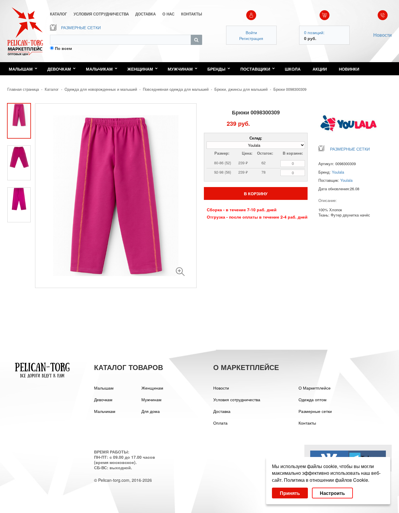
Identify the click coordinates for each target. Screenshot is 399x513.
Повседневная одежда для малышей (176, 89)
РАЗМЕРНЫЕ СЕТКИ (81, 27)
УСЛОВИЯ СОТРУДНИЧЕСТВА (101, 14)
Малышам (21, 69)
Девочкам (59, 69)
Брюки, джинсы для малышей (241, 89)
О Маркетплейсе (315, 388)
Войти (251, 32)
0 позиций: (314, 32)
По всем (63, 48)
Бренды (216, 69)
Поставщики (255, 69)
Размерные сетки (315, 411)
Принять (290, 493)
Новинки (349, 69)
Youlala (338, 172)
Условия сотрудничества (236, 399)
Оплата (220, 423)
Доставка (221, 411)
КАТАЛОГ (58, 14)
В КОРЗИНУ (256, 193)
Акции (320, 69)
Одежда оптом (313, 399)
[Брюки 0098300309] (180, 271)
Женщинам (140, 69)
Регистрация (251, 38)
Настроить (332, 493)
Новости (382, 35)
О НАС (168, 14)
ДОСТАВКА (145, 14)
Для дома (150, 411)
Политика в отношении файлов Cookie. (326, 480)
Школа (293, 69)
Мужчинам (180, 69)
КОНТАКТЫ (191, 14)
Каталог (52, 89)
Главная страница (23, 89)
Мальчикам (99, 69)
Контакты (307, 423)
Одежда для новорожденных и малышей (101, 89)
